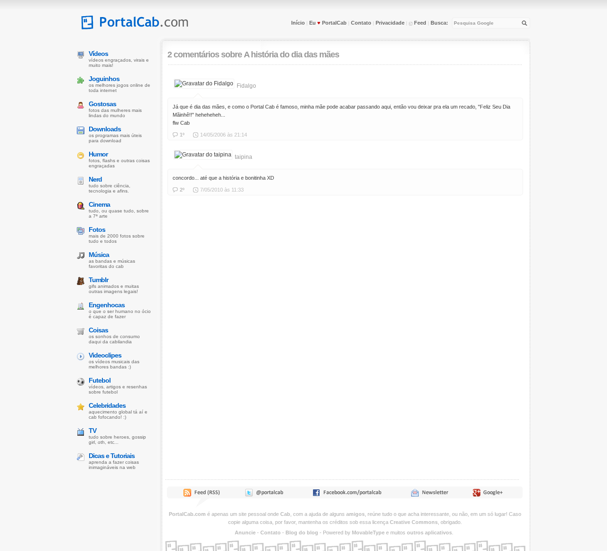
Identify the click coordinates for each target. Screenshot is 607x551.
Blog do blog (301, 532)
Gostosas (102, 104)
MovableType (368, 532)
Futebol (99, 380)
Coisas (98, 330)
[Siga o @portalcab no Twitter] (263, 494)
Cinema (99, 204)
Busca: (439, 23)
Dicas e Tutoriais (112, 455)
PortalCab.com (187, 514)
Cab (285, 514)
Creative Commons (414, 522)
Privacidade (390, 23)
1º (182, 135)
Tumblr (98, 280)
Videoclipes (105, 355)
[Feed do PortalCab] (202, 494)
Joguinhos (104, 79)
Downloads (105, 129)
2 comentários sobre (204, 54)
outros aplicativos (429, 532)
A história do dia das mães (291, 54)
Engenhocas (107, 305)
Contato (361, 23)
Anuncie (245, 532)
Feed (419, 23)
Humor (98, 154)
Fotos (97, 229)
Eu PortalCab (328, 23)
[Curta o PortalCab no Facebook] (347, 494)
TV (92, 430)
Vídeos (98, 53)
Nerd (95, 179)
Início (298, 23)
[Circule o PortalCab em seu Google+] (490, 494)
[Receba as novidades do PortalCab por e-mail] (429, 494)
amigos (355, 514)
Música (99, 254)
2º (182, 190)
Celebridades (107, 405)
